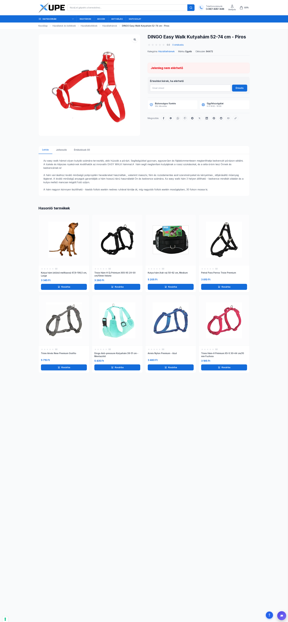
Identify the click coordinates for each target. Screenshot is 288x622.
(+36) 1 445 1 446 (215, 9)
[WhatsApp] (178, 118)
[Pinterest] (214, 118)
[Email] (228, 118)
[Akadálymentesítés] (269, 615)
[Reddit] (221, 118)
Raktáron (85, 19)
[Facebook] (163, 118)
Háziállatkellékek (89, 25)
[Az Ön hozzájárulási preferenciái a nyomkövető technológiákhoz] (5, 619)
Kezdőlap (43, 25)
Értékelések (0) (82, 150)
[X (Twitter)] (199, 118)
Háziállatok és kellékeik (64, 25)
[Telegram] (192, 118)
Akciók (101, 19)
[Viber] (185, 118)
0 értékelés (178, 45)
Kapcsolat (135, 19)
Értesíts (240, 88)
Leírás (45, 149)
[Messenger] (170, 118)
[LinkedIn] (206, 118)
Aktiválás (117, 19)
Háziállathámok (109, 25)
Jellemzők (61, 150)
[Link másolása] (235, 118)
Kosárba (65, 286)
